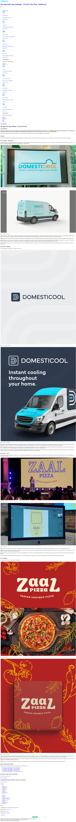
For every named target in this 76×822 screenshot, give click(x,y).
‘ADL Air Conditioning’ (51, 142)
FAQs (3, 119)
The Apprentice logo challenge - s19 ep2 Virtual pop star (11, 767)
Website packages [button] (5, 10)
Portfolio (3, 117)
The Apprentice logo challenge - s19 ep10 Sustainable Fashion (12, 771)
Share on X (9, 776)
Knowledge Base (5, 802)
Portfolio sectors (5, 800)
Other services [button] (4, 64)
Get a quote (2, 123)
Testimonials (4, 118)
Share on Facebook (3, 776)
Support (3, 801)
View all (3, 63)
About (3, 121)
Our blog (3, 791)
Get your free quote (3, 781)
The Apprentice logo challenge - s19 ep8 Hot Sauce (10, 770)
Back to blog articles (3, 777)
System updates (5, 792)
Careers (3, 799)
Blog (3, 120)
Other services (4, 787)
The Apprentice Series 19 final (19, 133)
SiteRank (3, 803)
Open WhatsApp (7, 812)
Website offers (4, 786)
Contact (3, 795)
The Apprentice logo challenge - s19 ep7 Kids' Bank (11, 769)
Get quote (4, 796)
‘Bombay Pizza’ (16, 455)
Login (5, 123)
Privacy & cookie (6, 798)
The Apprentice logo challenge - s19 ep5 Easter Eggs (11, 768)
